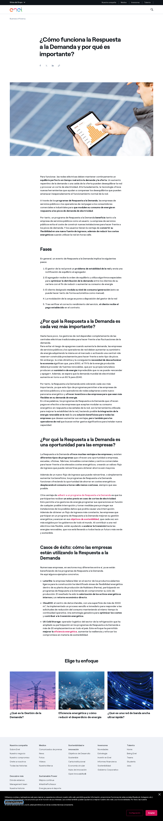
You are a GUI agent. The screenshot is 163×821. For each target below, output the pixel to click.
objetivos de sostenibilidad (85, 519)
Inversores (135, 2)
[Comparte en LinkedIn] (53, 65)
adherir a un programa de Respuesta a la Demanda (84, 495)
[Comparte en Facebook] (40, 65)
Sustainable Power (48, 776)
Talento (147, 2)
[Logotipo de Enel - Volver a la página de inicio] (16, 9)
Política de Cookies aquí (14, 802)
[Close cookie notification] (159, 794)
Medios (124, 2)
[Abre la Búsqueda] (152, 9)
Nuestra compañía (109, 2)
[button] (17, 2)
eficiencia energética (65, 631)
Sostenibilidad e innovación (76, 747)
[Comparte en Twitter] (46, 65)
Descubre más (17, 776)
